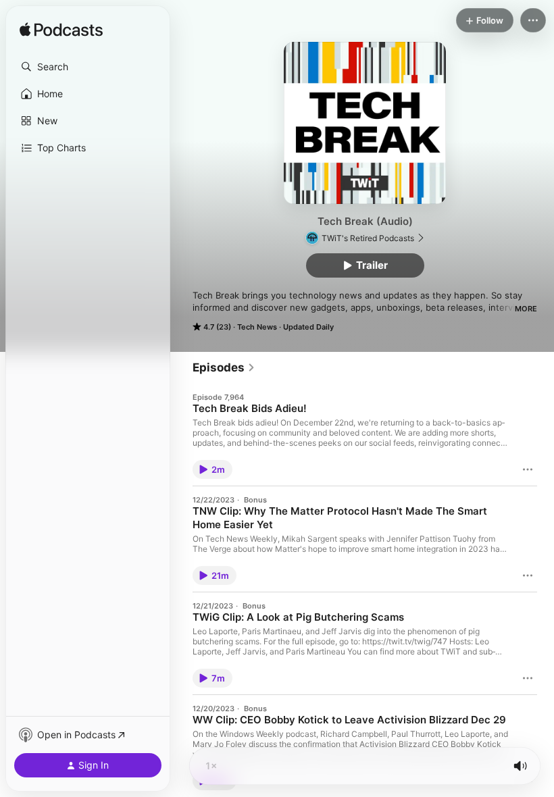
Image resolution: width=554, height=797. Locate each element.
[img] (61, 30)
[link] (224, 367)
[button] (88, 66)
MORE (526, 308)
